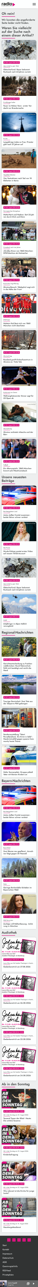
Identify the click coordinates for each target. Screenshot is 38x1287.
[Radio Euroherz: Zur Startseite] (16, 4)
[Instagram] (19, 1240)
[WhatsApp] (9, 1240)
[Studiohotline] (29, 1240)
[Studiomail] (24, 1240)
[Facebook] (14, 1240)
